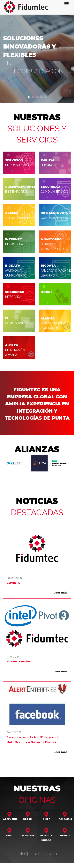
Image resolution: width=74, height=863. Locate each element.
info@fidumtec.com (37, 853)
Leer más (60, 592)
